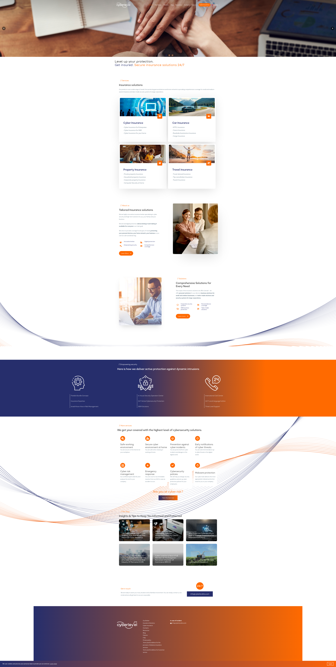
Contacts (146, 628)
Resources (146, 630)
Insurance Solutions (149, 623)
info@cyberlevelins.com (179, 623)
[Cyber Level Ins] (123, 5)
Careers (145, 635)
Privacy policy (147, 640)
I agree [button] (330, 664)
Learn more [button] (53, 664)
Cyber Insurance (148, 626)
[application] (218, 5)
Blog (144, 633)
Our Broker (146, 621)
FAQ (144, 638)
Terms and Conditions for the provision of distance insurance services (152, 645)
